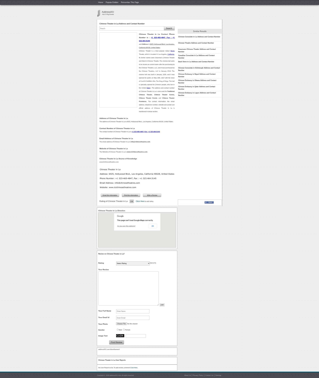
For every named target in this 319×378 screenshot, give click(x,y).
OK (153, 226)
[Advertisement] (118, 70)
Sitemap (218, 375)
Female (127, 330)
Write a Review (152, 195)
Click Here (140, 201)
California (171, 54)
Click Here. (134, 367)
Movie (172, 51)
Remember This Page (130, 2)
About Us (187, 375)
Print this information (131, 195)
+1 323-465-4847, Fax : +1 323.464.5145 (146, 131)
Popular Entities (112, 2)
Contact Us (209, 375)
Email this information (110, 195)
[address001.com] (107, 13)
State (148, 88)
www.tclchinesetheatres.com (109, 162)
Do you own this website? (126, 226)
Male (120, 330)
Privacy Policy (198, 375)
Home (100, 2)
